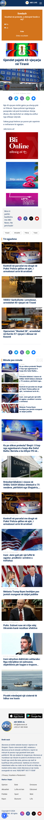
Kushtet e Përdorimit (17, 775)
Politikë (4, 794)
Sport (16, 794)
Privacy (5, 775)
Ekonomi (17, 799)
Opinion (4, 784)
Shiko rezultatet (22, 36)
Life (31, 799)
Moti (31, 794)
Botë (16, 784)
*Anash (7, 233)
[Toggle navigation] (40, 3)
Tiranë (35, 233)
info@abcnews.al (20, 724)
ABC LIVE (33, 3)
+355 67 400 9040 (21, 727)
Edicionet (33, 789)
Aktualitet (17, 233)
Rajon (4, 799)
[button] (4, 815)
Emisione (33, 784)
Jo (7, 28)
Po (7, 24)
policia (27, 233)
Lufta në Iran (19, 789)
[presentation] (38, 360)
